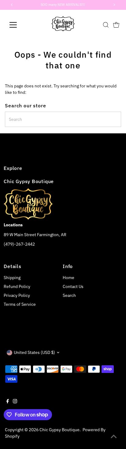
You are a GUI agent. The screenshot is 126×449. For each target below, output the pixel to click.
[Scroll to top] (114, 437)
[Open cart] (116, 24)
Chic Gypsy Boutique (59, 429)
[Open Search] (106, 25)
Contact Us (73, 286)
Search (69, 295)
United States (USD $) (34, 352)
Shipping (12, 277)
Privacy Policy (17, 295)
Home (68, 277)
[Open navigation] (18, 25)
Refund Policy (17, 286)
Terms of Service (20, 304)
